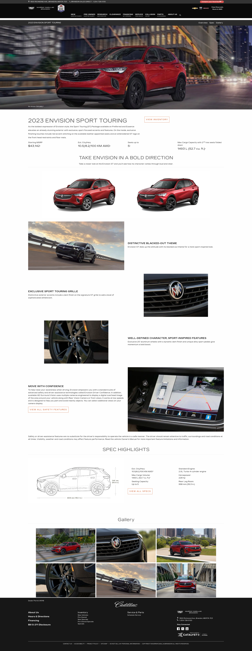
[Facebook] (178, 628)
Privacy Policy (93, 643)
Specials (81, 624)
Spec (211, 23)
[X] (182, 628)
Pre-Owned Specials (86, 621)
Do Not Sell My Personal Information (125, 643)
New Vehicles (83, 615)
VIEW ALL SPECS (140, 491)
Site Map (104, 643)
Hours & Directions (38, 616)
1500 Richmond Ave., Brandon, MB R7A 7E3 (48, 2)
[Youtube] (187, 628)
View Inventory (157, 119)
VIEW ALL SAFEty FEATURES (48, 410)
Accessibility (79, 643)
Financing (33, 620)
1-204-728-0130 (99, 2)
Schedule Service (134, 615)
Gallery (219, 23)
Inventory (83, 612)
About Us (33, 612)
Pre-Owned (82, 617)
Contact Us (67, 643)
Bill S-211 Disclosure (39, 624)
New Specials (83, 619)
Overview (203, 23)
